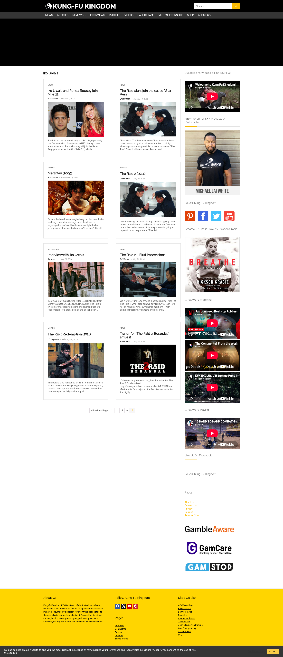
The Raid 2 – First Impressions (142, 255)
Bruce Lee (183, 615)
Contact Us (191, 505)
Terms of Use (192, 515)
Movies (51, 168)
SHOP (190, 15)
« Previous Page (99, 410)
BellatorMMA (184, 608)
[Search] (236, 6)
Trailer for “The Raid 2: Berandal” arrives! (144, 335)
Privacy (188, 508)
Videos (128, 15)
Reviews (78, 15)
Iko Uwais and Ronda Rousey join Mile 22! (73, 92)
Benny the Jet (185, 612)
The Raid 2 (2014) (132, 174)
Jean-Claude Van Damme (190, 625)
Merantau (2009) (60, 173)
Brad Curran (53, 99)
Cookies (189, 512)
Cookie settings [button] (256, 651)
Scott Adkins (184, 631)
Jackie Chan (184, 621)
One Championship (187, 628)
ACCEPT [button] (273, 651)
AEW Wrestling (185, 605)
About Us (204, 15)
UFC (180, 635)
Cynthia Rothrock (186, 618)
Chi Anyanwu (53, 339)
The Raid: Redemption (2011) (69, 334)
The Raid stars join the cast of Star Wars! (145, 92)
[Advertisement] (141, 43)
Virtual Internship (171, 15)
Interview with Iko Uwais (66, 255)
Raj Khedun (52, 259)
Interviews (97, 15)
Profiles (114, 15)
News (49, 15)
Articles (62, 15)
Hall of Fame (146, 15)
